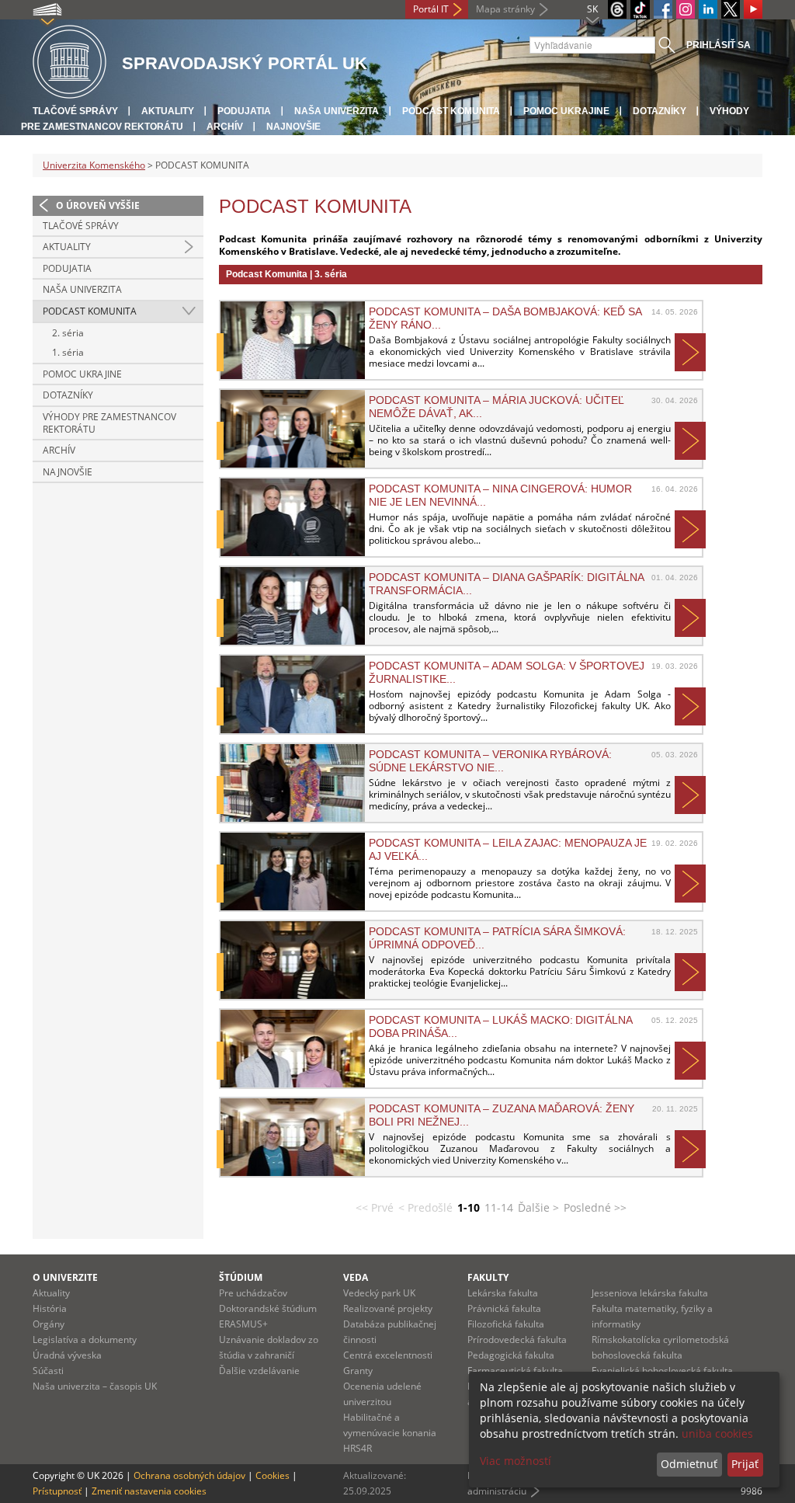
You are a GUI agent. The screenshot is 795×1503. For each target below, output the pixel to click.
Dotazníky (659, 111)
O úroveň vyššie (98, 205)
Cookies (272, 1475)
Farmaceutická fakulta (515, 1370)
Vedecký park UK (379, 1292)
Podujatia (244, 111)
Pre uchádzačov (253, 1292)
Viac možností (515, 1460)
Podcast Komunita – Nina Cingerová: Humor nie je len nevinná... (500, 494)
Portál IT (431, 9)
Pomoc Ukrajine (566, 111)
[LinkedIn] (708, 9)
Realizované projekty (387, 1308)
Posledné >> (595, 1207)
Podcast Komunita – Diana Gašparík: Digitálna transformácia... (506, 583)
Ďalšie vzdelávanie (259, 1370)
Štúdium (240, 1277)
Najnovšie (293, 126)
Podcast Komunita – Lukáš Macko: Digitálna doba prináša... (500, 1026)
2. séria (68, 332)
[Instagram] (685, 9)
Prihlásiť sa (718, 45)
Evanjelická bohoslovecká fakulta (662, 1370)
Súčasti (48, 1370)
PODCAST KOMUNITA (451, 111)
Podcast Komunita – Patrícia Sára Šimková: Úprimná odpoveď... (497, 937)
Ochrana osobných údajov (189, 1475)
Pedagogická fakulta (510, 1355)
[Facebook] (663, 9)
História (50, 1308)
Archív (225, 126)
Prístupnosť (57, 1491)
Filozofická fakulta (505, 1324)
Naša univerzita (336, 111)
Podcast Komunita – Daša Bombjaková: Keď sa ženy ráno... (505, 317)
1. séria (68, 352)
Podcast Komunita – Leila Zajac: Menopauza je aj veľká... (508, 849)
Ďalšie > (538, 1207)
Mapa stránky (505, 9)
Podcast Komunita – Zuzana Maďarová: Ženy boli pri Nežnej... (501, 1114)
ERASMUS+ (243, 1324)
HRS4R (357, 1448)
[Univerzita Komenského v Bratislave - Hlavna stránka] (69, 62)
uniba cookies (717, 1433)
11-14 (498, 1207)
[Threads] (617, 9)
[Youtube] (753, 9)
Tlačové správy (75, 111)
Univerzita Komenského (94, 165)
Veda (355, 1277)
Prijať (745, 1463)
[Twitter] (730, 9)
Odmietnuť (689, 1463)
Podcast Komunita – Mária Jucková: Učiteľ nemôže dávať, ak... (496, 406)
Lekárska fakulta (502, 1292)
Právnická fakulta (504, 1308)
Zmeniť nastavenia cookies (149, 1491)
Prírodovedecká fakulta (517, 1339)
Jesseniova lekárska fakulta (650, 1292)
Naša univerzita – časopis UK (95, 1386)
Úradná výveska (67, 1355)
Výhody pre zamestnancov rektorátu (109, 423)
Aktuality (167, 111)
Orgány (48, 1324)
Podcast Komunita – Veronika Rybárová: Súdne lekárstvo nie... (490, 760)
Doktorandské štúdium (268, 1308)
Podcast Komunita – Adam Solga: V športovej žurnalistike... (506, 671)
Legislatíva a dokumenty (85, 1339)
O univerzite (65, 1277)
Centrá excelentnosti (387, 1355)
